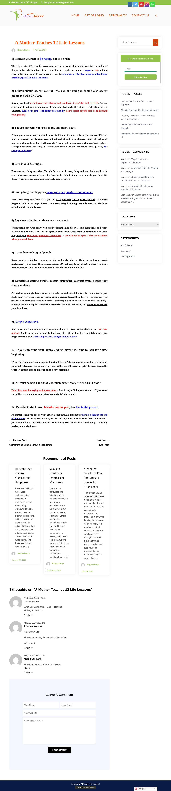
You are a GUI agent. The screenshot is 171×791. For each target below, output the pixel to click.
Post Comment (59, 750)
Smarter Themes (89, 787)
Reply (27, 615)
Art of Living (94, 15)
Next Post (101, 440)
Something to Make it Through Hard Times (30, 445)
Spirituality (118, 15)
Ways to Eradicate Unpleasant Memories (140, 110)
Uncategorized (127, 256)
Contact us (140, 15)
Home (75, 15)
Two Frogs (104, 445)
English (142, 789)
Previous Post (19, 440)
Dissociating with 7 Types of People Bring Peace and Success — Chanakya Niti (140, 198)
